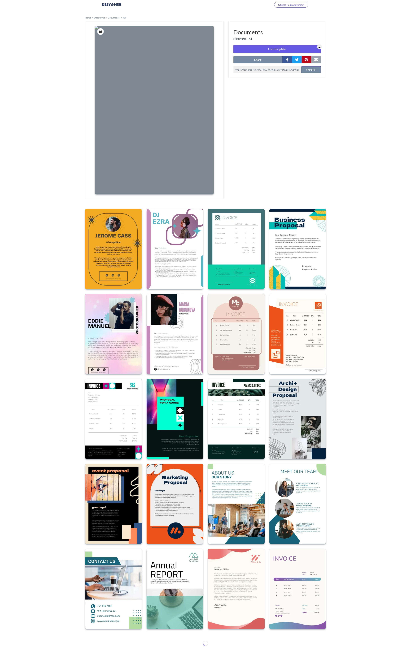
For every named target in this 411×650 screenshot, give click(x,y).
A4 (124, 17)
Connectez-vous (259, 4)
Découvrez (99, 17)
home (88, 17)
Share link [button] (311, 69)
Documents (114, 17)
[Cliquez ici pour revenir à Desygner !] (112, 7)
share (258, 59)
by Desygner (239, 38)
